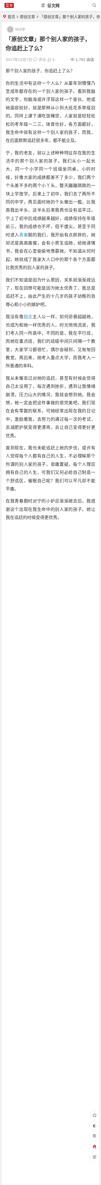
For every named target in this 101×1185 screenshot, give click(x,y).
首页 (11, 17)
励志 (28, 316)
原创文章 (27, 17)
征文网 (53, 5)
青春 (23, 235)
